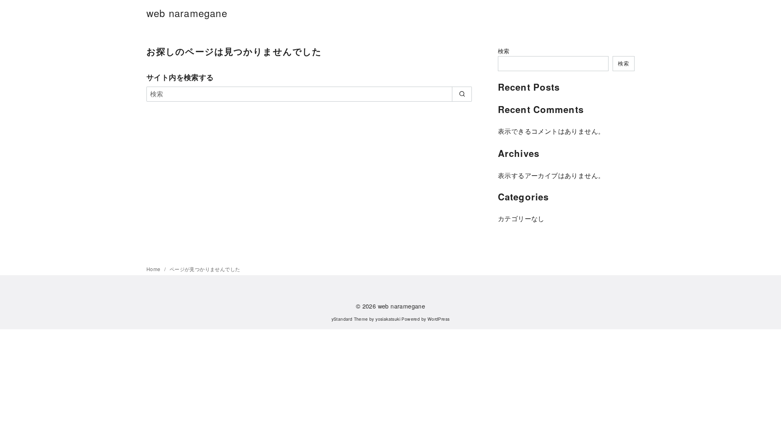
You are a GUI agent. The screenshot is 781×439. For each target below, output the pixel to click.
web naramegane (186, 13)
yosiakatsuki (387, 319)
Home (154, 268)
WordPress (439, 319)
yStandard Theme (350, 319)
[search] (462, 94)
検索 (504, 50)
